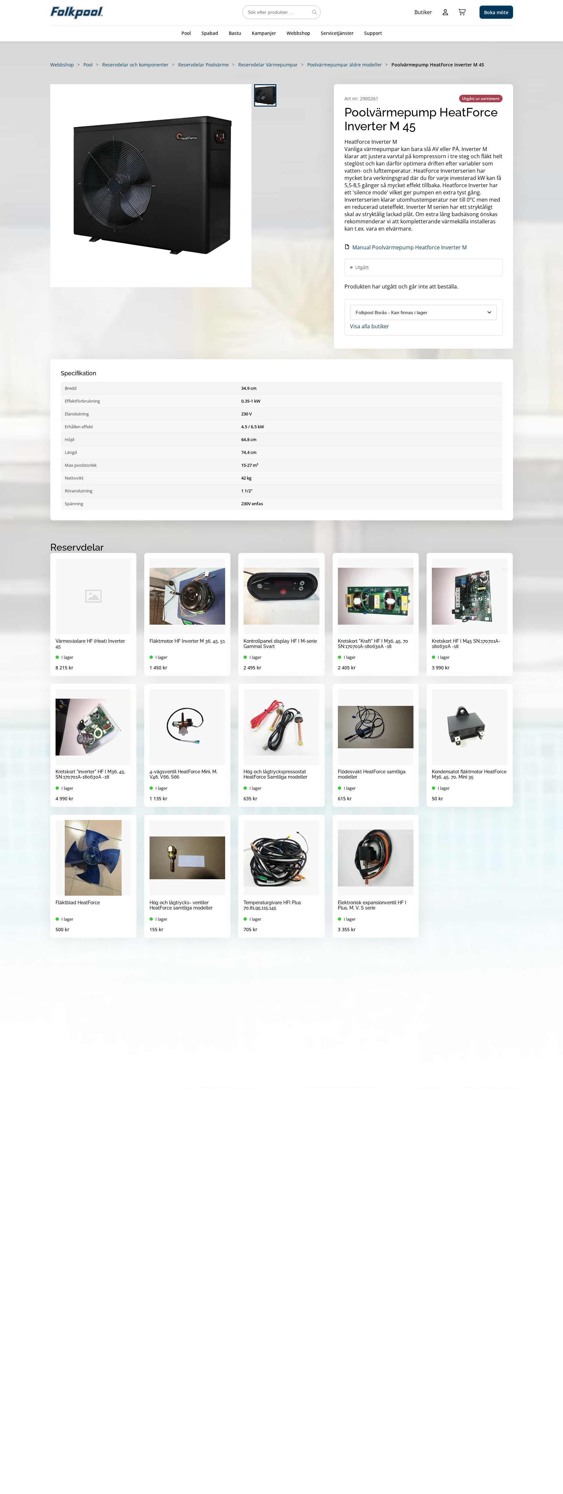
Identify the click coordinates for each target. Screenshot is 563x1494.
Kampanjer (264, 33)
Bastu (235, 33)
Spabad (209, 33)
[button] (150, 185)
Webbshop (298, 33)
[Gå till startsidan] (76, 12)
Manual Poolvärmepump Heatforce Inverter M (409, 247)
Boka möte (496, 12)
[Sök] (314, 12)
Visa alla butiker (369, 326)
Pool (186, 33)
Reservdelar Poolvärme (203, 65)
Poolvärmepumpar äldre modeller (344, 65)
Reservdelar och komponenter (135, 65)
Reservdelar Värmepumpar (268, 65)
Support (373, 33)
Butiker (423, 12)
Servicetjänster (337, 33)
